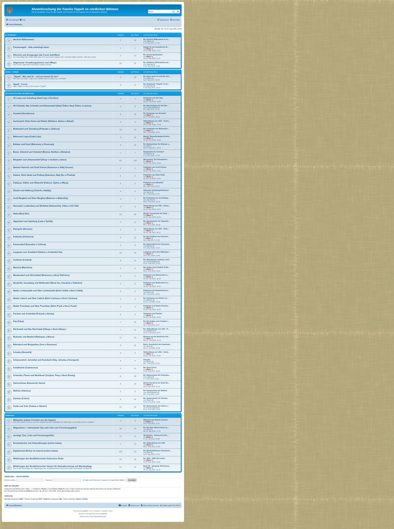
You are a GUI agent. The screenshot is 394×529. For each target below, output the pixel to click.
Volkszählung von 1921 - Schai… (156, 352)
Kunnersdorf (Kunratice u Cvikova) (29, 244)
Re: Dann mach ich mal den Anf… (157, 76)
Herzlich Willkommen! (23, 39)
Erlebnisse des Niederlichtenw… (156, 290)
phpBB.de (103, 514)
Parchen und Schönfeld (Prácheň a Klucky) (33, 314)
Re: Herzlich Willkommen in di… (156, 39)
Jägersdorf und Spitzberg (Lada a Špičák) (33, 221)
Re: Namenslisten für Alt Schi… (156, 105)
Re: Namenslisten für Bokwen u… (157, 144)
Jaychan (150, 64)
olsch (149, 346)
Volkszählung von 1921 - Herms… (156, 206)
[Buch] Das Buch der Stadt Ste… (156, 383)
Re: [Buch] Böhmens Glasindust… (157, 451)
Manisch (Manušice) (22, 267)
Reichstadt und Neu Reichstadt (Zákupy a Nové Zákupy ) (39, 329)
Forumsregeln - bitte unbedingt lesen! (31, 47)
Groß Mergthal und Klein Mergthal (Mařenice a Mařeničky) (40, 198)
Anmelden (9, 476)
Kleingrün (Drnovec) (22, 229)
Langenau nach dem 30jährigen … (157, 252)
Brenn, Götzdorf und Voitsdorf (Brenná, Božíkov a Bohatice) (41, 152)
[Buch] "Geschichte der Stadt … (156, 213)
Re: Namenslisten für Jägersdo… (156, 221)
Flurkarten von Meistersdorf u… (156, 275)
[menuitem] (22, 20)
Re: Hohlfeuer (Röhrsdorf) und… (156, 62)
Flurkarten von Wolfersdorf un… (156, 283)
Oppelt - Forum (11, 72)
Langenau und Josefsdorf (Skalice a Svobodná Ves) (37, 252)
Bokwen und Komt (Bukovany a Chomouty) (33, 144)
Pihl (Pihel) (18, 321)
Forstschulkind (152, 107)
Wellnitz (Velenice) (22, 391)
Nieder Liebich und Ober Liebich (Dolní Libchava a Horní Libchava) (45, 298)
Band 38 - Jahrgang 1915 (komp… (157, 466)
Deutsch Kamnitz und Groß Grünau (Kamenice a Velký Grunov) (43, 167)
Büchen (149, 154)
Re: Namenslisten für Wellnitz (155, 390)
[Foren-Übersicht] (18, 10)
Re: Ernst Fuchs (149, 367)
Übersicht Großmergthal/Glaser (156, 190)
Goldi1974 (150, 331)
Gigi (148, 146)
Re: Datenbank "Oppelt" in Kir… (156, 84)
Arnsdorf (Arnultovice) (23, 113)
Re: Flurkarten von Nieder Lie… (156, 298)
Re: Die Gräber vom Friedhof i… (156, 321)
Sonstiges (9, 415)
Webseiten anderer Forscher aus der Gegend (34, 420)
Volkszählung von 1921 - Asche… (156, 121)
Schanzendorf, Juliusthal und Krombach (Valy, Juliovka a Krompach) (46, 360)
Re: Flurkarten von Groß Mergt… (156, 198)
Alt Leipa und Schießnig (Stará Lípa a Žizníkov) (35, 98)
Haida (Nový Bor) (21, 213)
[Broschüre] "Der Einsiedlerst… (156, 159)
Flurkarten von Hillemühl (153, 182)
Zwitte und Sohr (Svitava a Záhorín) (30, 406)
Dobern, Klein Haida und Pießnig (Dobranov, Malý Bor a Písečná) (44, 175)
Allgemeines (10, 35)
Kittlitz (85, 499)
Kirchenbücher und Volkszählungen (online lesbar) (37, 443)
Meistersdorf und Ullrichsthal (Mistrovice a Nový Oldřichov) (41, 275)
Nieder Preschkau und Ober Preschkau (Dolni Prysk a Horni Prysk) (44, 306)
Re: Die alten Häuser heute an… (156, 427)
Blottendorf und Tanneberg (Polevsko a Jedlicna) (36, 129)
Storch (149, 192)
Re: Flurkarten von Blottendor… (156, 129)
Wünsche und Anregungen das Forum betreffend (36, 55)
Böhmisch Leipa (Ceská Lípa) (27, 136)
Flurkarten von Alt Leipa (153, 98)
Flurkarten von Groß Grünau (154, 167)
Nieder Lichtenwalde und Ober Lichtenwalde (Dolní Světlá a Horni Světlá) (48, 290)
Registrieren (22, 476)
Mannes (150, 300)
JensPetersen (152, 392)
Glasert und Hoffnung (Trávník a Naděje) (32, 190)
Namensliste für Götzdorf (153, 152)
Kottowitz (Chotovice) (23, 237)
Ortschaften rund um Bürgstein (19, 93)
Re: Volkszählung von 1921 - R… (156, 329)
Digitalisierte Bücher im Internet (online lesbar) (35, 451)
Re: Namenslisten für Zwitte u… (156, 406)
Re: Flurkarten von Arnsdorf (154, 113)
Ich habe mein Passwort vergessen (95, 480)
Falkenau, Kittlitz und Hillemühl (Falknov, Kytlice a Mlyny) (40, 183)
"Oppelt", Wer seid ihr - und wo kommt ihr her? (35, 76)
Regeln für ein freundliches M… (156, 47)
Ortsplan (146, 360)
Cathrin (149, 377)
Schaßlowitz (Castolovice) (25, 367)
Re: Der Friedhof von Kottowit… (156, 236)
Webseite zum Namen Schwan (155, 420)
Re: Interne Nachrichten (153, 55)
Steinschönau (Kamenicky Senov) (29, 383)
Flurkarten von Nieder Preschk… (156, 306)
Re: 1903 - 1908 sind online (154, 458)
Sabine (149, 41)
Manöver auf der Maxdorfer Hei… (156, 337)
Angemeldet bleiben (117, 480)
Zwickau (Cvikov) (21, 398)
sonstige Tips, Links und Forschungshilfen (33, 435)
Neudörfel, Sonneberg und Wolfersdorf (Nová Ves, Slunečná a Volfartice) (47, 283)
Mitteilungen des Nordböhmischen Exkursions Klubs (38, 458)
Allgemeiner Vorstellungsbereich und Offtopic (35, 62)
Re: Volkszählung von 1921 (154, 443)
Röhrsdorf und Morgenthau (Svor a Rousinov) (35, 344)
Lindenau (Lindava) (22, 260)
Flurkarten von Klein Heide (154, 175)
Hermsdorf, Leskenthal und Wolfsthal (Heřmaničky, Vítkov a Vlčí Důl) (45, 206)
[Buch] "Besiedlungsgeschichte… (157, 136)
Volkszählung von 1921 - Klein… (156, 229)
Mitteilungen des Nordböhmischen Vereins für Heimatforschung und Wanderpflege (52, 466)
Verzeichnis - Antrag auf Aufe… (156, 435)
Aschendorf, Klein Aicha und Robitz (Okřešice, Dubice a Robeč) (43, 121)
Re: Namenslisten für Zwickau (155, 398)
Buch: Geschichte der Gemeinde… (157, 344)
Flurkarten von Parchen (152, 313)
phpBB (84, 511)
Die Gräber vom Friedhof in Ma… (156, 267)
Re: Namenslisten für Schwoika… (156, 375)
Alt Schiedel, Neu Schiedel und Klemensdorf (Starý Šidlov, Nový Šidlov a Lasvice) (52, 106)
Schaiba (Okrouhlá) (22, 352)
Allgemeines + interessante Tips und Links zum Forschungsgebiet (44, 428)
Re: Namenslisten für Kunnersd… (157, 244)
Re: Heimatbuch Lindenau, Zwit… (157, 259)
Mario (149, 49)
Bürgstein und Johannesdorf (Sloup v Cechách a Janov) (39, 160)
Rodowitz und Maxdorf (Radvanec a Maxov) (33, 337)
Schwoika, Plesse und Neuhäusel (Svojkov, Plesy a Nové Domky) (44, 375)
